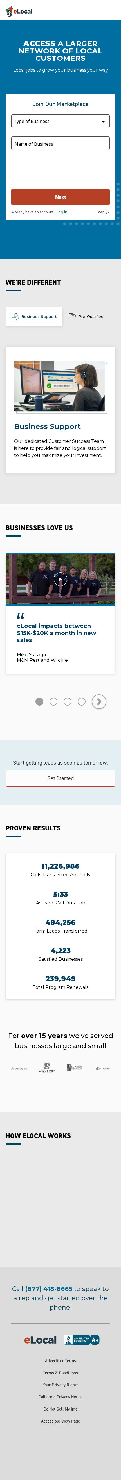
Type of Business (28, 121)
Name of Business (34, 144)
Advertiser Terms (60, 1361)
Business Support (39, 316)
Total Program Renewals (60, 987)
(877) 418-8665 (48, 1289)
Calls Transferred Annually (61, 874)
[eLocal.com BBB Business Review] (86, 1339)
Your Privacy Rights (60, 1385)
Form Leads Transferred (60, 931)
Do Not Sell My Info (60, 1409)
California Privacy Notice (61, 1397)
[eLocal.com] (26, 12)
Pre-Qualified (91, 316)
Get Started (60, 778)
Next (60, 197)
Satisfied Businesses (61, 959)
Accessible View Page (60, 1421)
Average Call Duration (60, 903)
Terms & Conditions (60, 1373)
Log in (62, 212)
